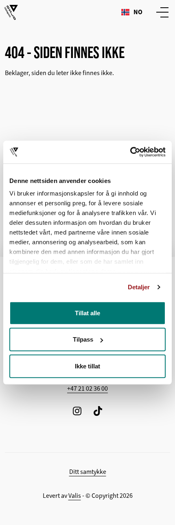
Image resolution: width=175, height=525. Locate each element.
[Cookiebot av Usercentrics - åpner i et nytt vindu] (130, 152)
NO (137, 12)
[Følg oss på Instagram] (77, 411)
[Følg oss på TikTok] (98, 411)
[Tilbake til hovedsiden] (11, 12)
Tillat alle (87, 312)
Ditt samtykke (87, 472)
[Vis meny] (161, 12)
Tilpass (83, 339)
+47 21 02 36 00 (87, 389)
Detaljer (139, 287)
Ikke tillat (87, 365)
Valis (74, 496)
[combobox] (132, 12)
